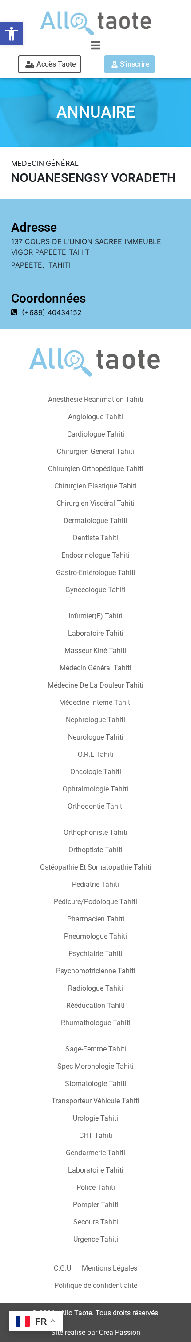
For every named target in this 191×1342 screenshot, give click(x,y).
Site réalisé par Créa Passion (95, 1332)
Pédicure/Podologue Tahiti (95, 901)
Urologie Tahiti (95, 1118)
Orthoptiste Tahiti (95, 850)
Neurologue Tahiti (95, 737)
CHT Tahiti (95, 1135)
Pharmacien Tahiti (95, 919)
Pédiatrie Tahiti (95, 884)
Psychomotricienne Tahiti (95, 971)
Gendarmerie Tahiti (95, 1153)
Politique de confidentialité (95, 1285)
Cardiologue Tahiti (95, 434)
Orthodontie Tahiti (96, 806)
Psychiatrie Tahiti (95, 953)
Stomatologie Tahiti (96, 1083)
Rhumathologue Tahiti (96, 1023)
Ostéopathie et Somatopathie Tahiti (95, 867)
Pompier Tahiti (96, 1204)
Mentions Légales (109, 1268)
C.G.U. (63, 1268)
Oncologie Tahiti (95, 771)
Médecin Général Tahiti (95, 668)
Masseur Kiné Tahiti (95, 650)
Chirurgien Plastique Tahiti (95, 486)
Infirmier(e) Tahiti (95, 616)
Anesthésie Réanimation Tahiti (95, 399)
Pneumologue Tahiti (95, 936)
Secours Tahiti (95, 1222)
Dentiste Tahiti (95, 538)
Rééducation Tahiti (95, 1005)
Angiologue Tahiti (95, 417)
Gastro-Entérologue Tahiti (95, 572)
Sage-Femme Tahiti (95, 1049)
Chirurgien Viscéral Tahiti (95, 503)
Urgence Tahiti (95, 1239)
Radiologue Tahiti (95, 988)
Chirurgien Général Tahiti (95, 451)
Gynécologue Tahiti (95, 590)
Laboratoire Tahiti (95, 633)
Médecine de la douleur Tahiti (95, 685)
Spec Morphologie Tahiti (95, 1066)
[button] (11, 33)
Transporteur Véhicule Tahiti (95, 1101)
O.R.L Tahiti (96, 754)
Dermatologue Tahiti (95, 520)
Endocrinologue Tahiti (95, 555)
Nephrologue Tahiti (95, 720)
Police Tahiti (95, 1187)
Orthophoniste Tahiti (95, 832)
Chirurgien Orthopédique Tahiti (95, 468)
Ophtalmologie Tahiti (95, 789)
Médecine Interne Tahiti (95, 702)
